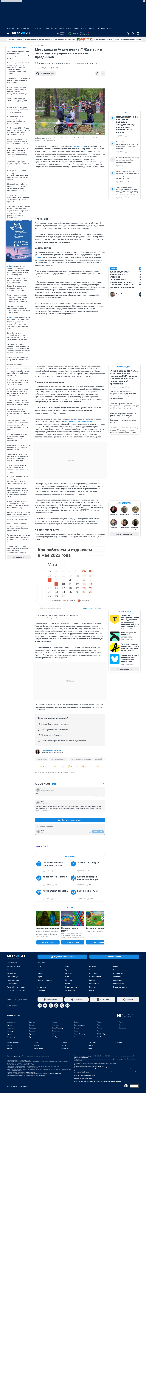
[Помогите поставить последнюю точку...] (39, 866)
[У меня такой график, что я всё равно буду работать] (39, 740)
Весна (40, 973)
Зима (67, 966)
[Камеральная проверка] (39, 895)
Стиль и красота (119, 970)
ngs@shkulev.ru (30, 1072)
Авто (39, 966)
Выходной (98, 759)
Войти (42, 832)
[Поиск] (127, 34)
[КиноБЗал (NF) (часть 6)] (39, 880)
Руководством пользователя (83, 1065)
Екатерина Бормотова (51, 750)
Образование (70, 990)
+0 (96, 798)
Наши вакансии (13, 980)
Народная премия (120, 987)
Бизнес (40, 970)
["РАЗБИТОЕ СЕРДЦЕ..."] (74, 866)
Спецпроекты (118, 984)
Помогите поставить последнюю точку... (54, 863)
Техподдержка (12, 984)
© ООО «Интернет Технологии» (17, 1086)
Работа (92, 980)
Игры (103, 28)
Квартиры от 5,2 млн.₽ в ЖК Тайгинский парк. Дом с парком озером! (17, 280)
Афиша (75, 28)
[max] (56, 1005)
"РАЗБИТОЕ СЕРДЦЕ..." (89, 862)
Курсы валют (94, 28)
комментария (47, 73)
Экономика (117, 980)
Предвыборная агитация (16, 987)
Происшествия (95, 977)
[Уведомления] (132, 34)
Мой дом (68, 980)
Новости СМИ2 (41, 846)
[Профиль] (138, 34)
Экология (117, 977)
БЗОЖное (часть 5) (87, 891)
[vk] (45, 1005)
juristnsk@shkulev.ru (55, 1073)
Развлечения (94, 984)
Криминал (69, 970)
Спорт (115, 966)
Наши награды (12, 977)
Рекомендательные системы (83, 1078)
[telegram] (40, 1005)
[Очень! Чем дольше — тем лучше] (39, 724)
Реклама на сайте (13, 966)
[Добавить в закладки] (97, 73)
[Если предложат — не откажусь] (39, 729)
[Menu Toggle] (8, 34)
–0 (102, 798)
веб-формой (42, 1075)
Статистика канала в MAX (16, 990)
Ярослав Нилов (42, 759)
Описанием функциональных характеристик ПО (88, 1066)
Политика (93, 973)
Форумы (54, 28)
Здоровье (41, 990)
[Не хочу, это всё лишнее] (39, 735)
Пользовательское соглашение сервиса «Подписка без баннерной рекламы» (97, 1081)
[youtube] (67, 1005)
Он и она (92, 966)
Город (40, 977)
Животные (42, 987)
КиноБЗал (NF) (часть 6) (55, 876)
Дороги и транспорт (45, 980)
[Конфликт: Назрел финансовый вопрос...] (74, 880)
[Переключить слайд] (102, 918)
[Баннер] (85, 39)
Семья (91, 990)
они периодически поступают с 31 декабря (85, 421)
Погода (46, 28)
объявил (38, 257)
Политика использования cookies (84, 1075)
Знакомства (36, 28)
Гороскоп (84, 28)
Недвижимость (13, 28)
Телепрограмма (65, 28)
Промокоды (25, 28)
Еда (39, 984)
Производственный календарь (81, 759)
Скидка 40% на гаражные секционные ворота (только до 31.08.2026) (16, 288)
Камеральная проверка (55, 891)
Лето (67, 977)
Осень (91, 970)
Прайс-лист (11, 970)
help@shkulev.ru (20, 1075)
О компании (11, 973)
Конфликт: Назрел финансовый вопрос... (89, 878)
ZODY (109, 28)
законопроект (80, 146)
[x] (62, 1005)
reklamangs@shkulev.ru (81, 1057)
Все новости (19, 47)
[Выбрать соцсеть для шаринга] (103, 73)
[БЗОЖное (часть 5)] (74, 895)
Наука (67, 984)
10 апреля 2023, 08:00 (41, 68)
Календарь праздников (58, 759)
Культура (68, 973)
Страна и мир (118, 973)
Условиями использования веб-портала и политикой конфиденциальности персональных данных (104, 1068)
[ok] (51, 1005)
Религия (92, 987)
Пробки (73, 34)
